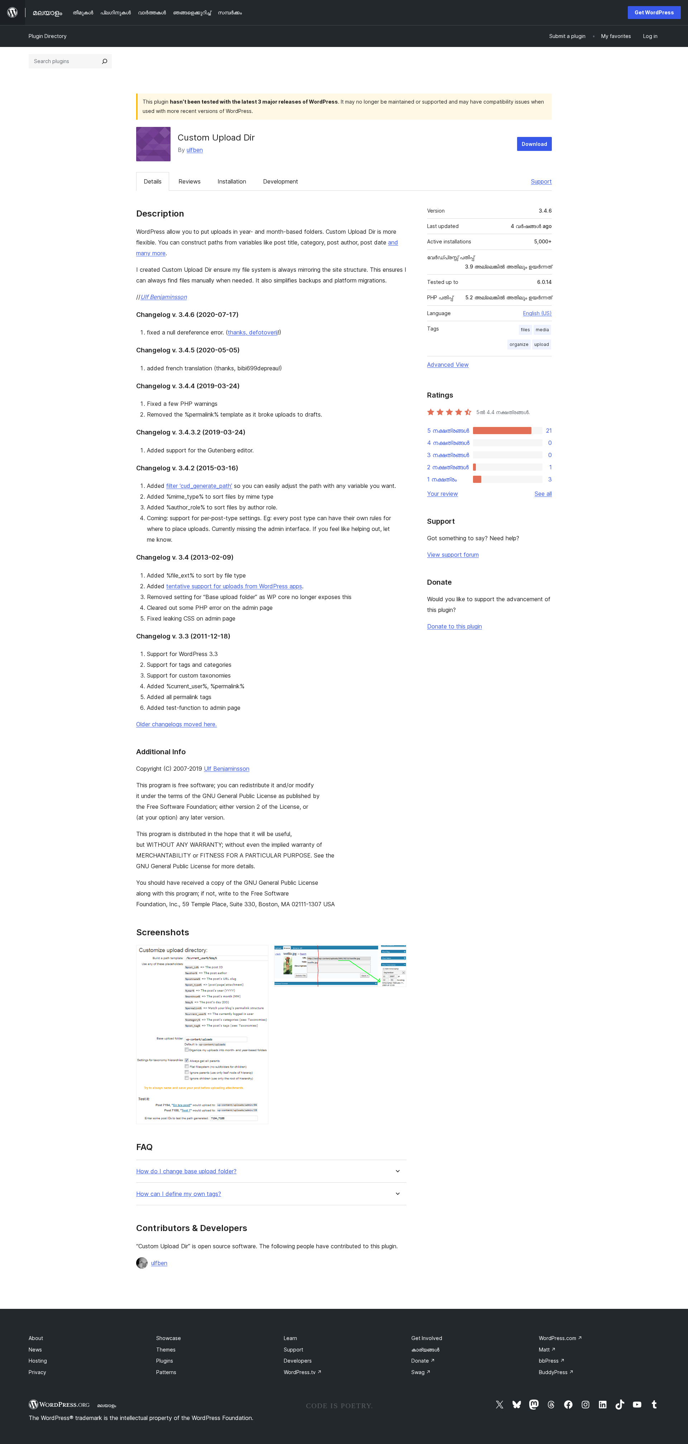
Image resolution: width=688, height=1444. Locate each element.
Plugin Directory (48, 36)
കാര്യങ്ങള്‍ (425, 1349)
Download (534, 144)
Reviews (189, 181)
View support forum (453, 554)
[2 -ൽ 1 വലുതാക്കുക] (258, 954)
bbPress (552, 1361)
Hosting (38, 1361)
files (525, 329)
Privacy (37, 1372)
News (35, 1349)
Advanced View (448, 364)
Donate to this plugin (454, 626)
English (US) (537, 313)
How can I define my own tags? (178, 1194)
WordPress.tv (303, 1372)
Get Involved (426, 1338)
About (36, 1338)
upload (541, 344)
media (542, 329)
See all (543, 493)
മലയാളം (106, 1405)
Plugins (164, 1361)
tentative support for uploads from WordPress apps (234, 586)
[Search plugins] (104, 61)
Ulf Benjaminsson (163, 296)
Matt (547, 1349)
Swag (421, 1372)
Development (280, 181)
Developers (298, 1361)
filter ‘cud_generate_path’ (199, 485)
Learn (290, 1338)
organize (519, 344)
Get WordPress (654, 12)
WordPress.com (560, 1338)
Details (153, 181)
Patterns (166, 1372)
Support (541, 181)
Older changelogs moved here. (176, 724)
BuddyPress (556, 1372)
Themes (166, 1349)
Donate (423, 1361)
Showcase (168, 1338)
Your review (442, 493)
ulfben (195, 149)
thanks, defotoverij (253, 332)
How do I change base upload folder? (186, 1171)
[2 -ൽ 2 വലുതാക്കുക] (396, 954)
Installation (232, 181)
